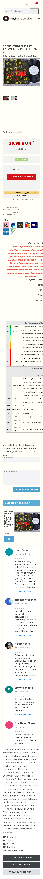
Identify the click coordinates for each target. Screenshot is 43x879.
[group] (27, 522)
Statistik (11, 840)
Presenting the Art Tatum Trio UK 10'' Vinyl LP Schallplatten (8, 519)
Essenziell (11, 837)
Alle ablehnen (21, 865)
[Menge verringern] (18, 169)
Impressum (8, 822)
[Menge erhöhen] (14, 169)
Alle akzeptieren (21, 858)
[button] (21, 193)
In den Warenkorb (23, 177)
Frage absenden (28, 490)
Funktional (12, 847)
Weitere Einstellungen (13, 850)
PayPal (10, 844)
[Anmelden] (27, 4)
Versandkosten (8, 202)
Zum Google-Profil (23, 591)
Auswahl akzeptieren (21, 872)
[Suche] (34, 11)
